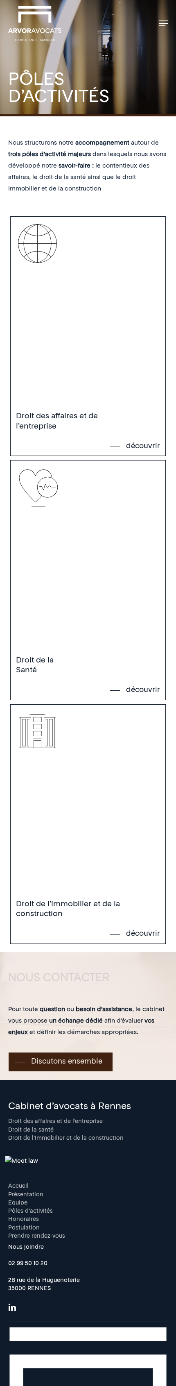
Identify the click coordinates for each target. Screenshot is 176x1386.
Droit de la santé (31, 1130)
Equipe (17, 1203)
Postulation (24, 1228)
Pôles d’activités (30, 1211)
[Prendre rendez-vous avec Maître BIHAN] (21, 1161)
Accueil (18, 1186)
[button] (163, 23)
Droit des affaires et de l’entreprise (55, 1121)
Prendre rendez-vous (36, 1236)
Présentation (25, 1195)
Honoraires (23, 1219)
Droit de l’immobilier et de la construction (66, 1138)
